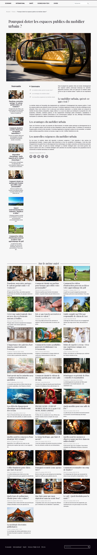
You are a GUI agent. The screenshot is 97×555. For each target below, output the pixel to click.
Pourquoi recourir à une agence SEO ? (48, 468)
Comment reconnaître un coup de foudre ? (76, 468)
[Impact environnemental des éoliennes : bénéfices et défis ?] (15, 201)
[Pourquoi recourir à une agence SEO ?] (48, 457)
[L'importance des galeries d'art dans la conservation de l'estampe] (20, 335)
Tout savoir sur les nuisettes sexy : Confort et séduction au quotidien (20, 377)
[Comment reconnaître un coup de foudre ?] (77, 457)
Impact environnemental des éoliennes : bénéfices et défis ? (16, 210)
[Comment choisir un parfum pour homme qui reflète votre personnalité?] (15, 174)
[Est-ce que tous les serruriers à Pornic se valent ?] (48, 304)
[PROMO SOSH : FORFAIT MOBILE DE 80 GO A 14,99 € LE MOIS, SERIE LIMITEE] (48, 396)
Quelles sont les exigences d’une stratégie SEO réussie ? (20, 438)
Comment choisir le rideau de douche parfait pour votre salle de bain (47, 377)
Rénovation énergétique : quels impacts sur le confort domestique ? (16, 157)
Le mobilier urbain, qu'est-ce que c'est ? (42, 90)
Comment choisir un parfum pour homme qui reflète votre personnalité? (16, 183)
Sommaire (35, 86)
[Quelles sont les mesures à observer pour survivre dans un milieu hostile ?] (77, 427)
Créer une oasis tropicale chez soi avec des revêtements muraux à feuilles (19, 316)
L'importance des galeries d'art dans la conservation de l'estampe (20, 346)
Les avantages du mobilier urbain (40, 93)
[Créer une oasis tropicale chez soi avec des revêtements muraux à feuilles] (20, 304)
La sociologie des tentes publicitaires (16, 525)
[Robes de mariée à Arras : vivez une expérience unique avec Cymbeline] (77, 335)
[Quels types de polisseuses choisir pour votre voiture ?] (20, 486)
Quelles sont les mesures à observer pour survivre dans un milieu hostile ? (76, 439)
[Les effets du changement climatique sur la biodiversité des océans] (20, 396)
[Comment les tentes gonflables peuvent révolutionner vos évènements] (48, 335)
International (20, 3)
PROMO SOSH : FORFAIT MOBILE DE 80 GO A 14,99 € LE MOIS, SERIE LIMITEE (48, 408)
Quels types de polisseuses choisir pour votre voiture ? (18, 497)
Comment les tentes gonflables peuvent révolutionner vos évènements (47, 346)
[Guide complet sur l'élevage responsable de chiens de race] (77, 304)
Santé (31, 3)
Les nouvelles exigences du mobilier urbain (43, 97)
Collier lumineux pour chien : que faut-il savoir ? (19, 468)
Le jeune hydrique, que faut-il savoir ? (47, 438)
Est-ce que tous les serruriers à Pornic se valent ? (48, 315)
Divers (56, 3)
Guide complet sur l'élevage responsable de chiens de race (76, 315)
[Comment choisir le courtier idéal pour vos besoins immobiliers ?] (15, 121)
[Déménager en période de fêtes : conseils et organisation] (77, 365)
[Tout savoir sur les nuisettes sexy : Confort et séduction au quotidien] (20, 365)
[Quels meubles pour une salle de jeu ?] (77, 396)
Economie (8, 3)
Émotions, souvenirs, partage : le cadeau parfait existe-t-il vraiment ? (16, 103)
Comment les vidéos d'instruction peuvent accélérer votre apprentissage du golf (16, 238)
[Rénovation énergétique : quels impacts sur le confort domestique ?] (15, 148)
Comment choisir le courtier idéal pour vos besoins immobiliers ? (16, 130)
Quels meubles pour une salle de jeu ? (77, 407)
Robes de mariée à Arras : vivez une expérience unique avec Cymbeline (76, 346)
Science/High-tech (43, 3)
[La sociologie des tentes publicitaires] (20, 514)
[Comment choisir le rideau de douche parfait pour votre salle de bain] (48, 365)
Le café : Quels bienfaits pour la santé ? (76, 497)
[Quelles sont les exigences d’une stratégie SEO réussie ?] (20, 427)
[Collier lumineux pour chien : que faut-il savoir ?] (20, 457)
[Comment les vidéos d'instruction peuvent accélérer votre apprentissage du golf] (15, 229)
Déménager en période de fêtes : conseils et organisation (76, 376)
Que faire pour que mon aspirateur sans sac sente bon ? (47, 497)
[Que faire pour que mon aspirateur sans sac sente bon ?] (48, 486)
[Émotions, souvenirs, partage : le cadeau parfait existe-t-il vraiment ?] (15, 94)
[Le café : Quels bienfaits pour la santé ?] (77, 486)
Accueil (8, 11)
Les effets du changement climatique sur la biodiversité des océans (19, 408)
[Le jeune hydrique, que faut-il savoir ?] (48, 427)
